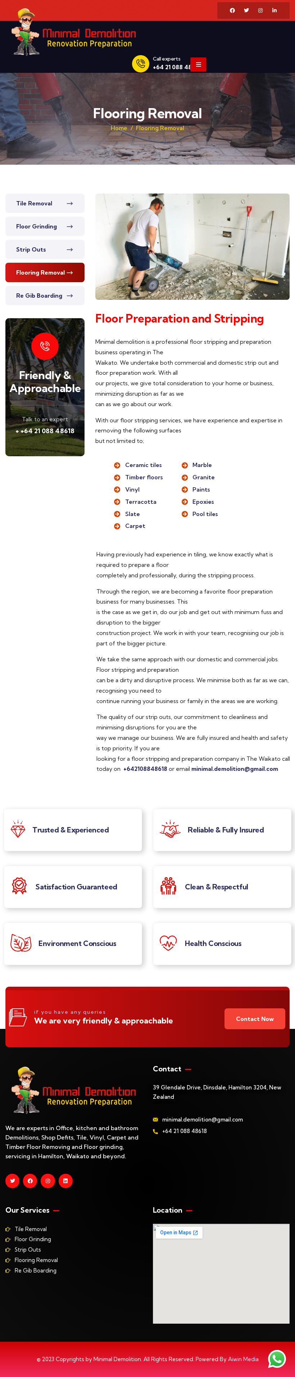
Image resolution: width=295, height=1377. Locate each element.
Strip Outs (31, 249)
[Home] (73, 31)
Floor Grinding (36, 226)
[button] (286, 251)
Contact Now (255, 1018)
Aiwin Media (243, 1359)
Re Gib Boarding (39, 295)
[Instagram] (260, 10)
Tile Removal (34, 203)
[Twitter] (246, 10)
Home (119, 128)
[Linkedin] (66, 1181)
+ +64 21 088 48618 (44, 431)
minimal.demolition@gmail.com (234, 768)
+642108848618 (146, 768)
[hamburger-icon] (198, 64)
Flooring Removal (40, 272)
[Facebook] (232, 10)
